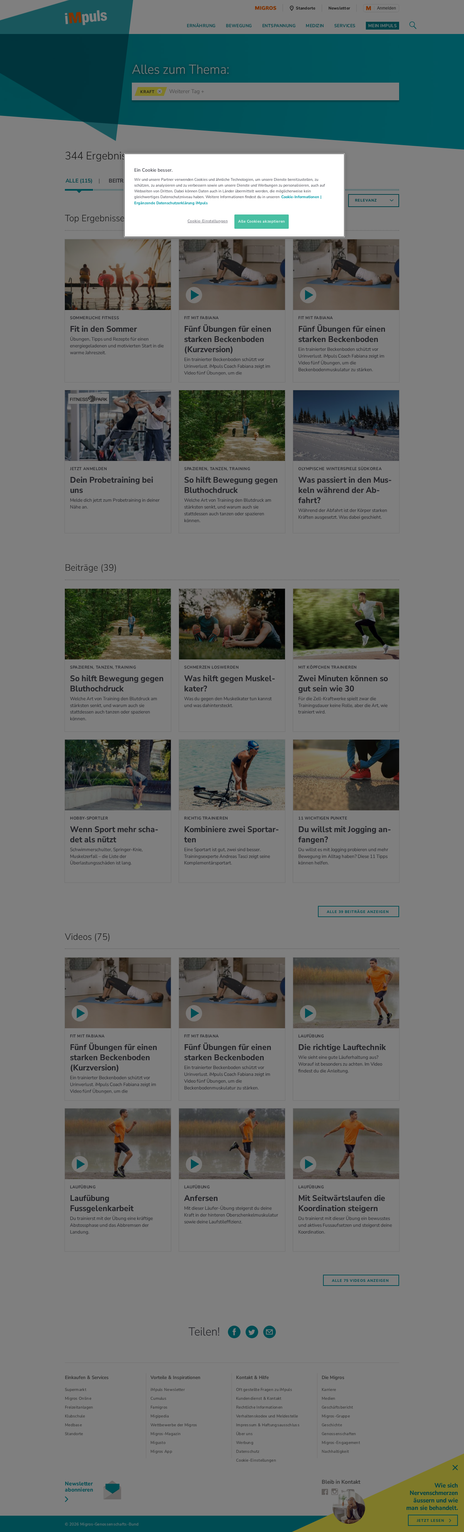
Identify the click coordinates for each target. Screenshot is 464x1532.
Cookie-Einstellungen (208, 221)
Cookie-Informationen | (301, 197)
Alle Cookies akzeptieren (261, 221)
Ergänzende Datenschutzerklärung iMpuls (171, 203)
